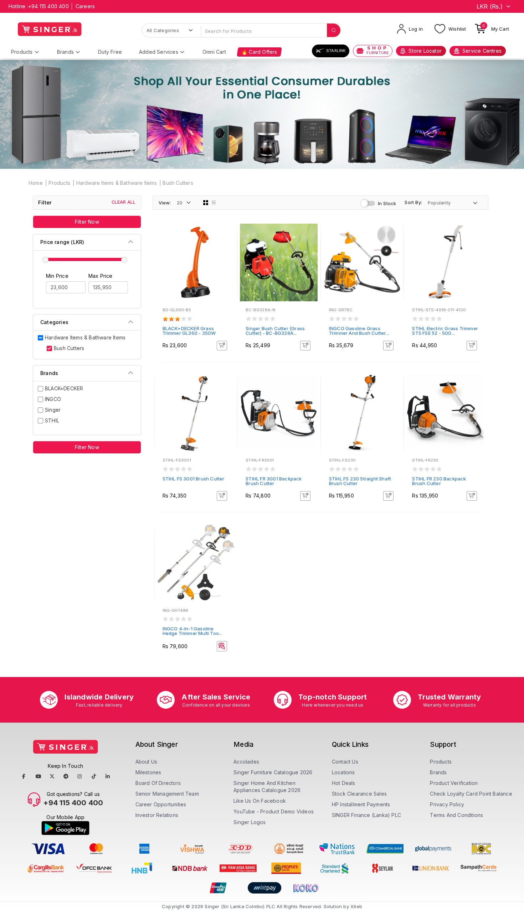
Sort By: (413, 202)
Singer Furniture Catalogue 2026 (272, 772)
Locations (343, 772)
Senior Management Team (167, 794)
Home (36, 183)
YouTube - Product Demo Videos (273, 811)
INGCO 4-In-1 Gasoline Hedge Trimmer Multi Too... (192, 631)
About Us (146, 762)
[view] (227, 253)
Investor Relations (157, 815)
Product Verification (454, 783)
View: (165, 202)
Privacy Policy (447, 804)
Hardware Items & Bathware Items (116, 183)
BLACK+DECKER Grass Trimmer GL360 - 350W (189, 331)
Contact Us (345, 762)
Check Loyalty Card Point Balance (471, 794)
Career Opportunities (160, 804)
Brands (65, 52)
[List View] (214, 202)
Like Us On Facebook (259, 801)
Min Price (57, 276)
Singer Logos (249, 822)
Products (22, 52)
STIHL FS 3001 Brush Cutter (194, 478)
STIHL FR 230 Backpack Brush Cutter (439, 481)
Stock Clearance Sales (359, 794)
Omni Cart (214, 52)
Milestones (148, 772)
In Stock (387, 203)
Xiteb (356, 906)
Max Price (100, 276)
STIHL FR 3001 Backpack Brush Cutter (274, 481)
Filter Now (87, 222)
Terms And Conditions (456, 815)
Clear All (124, 202)
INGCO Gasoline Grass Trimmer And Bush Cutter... (359, 331)
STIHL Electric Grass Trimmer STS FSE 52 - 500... (445, 331)
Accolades (246, 762)
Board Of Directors (158, 783)
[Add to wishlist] (227, 234)
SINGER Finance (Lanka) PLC (366, 815)
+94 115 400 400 (48, 6)
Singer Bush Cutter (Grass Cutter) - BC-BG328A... (275, 331)
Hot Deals (343, 783)
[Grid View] (205, 202)
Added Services (158, 52)
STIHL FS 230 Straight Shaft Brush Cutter (360, 481)
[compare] (227, 244)
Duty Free (110, 52)
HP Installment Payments (361, 804)
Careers (85, 6)
